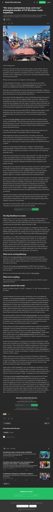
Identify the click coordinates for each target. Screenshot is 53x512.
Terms (33, 502)
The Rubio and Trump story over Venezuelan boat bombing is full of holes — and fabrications (18, 463)
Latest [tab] (8, 448)
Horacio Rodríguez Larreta (26, 334)
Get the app (32, 506)
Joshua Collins (11, 456)
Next (46, 423)
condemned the (32, 187)
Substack (20, 509)
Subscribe (42, 2)
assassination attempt (28, 85)
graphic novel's (25, 280)
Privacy (29, 502)
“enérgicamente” (43, 349)
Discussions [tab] (12, 448)
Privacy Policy (36, 409)
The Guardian (35, 273)
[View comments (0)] (8, 23)
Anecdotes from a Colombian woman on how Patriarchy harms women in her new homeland (20, 476)
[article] (26, 455)
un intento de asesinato (18, 298)
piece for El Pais (17, 257)
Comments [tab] (6, 432)
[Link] (1, 216)
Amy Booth (8, 19)
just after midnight (14, 119)
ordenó (27, 376)
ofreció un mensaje (31, 315)
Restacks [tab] (11, 432)
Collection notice (38, 502)
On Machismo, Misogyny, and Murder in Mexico (18, 473)
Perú (23, 376)
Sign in (49, 2)
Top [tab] (4, 448)
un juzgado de (18, 376)
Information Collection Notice (26, 409)
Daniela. (12, 478)
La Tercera (26, 228)
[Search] (34, 2)
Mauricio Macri (36, 332)
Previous (8, 423)
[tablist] (8, 432)
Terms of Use (32, 408)
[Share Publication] (37, 2)
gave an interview (23, 266)
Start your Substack (23, 506)
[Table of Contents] (1, 256)
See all (5, 483)
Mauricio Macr (29, 169)
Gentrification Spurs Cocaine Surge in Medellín (17, 452)
